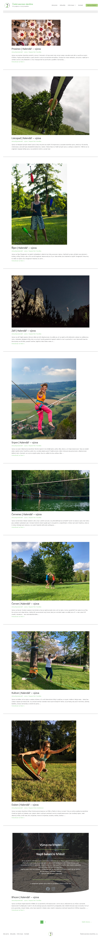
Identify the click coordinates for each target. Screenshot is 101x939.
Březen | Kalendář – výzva (25, 897)
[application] (75, 5)
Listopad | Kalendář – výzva (26, 138)
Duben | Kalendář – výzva (25, 805)
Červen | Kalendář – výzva (25, 604)
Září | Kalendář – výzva (24, 331)
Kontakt (80, 5)
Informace (71, 5)
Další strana (87, 922)
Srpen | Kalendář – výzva (25, 443)
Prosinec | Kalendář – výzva (26, 49)
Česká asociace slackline (22, 4)
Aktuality (62, 5)
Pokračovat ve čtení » (18, 62)
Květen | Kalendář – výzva (25, 693)
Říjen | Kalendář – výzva (24, 248)
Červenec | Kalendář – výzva (27, 514)
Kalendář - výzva (22, 52)
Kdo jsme (54, 5)
